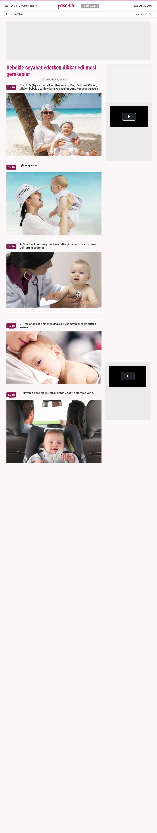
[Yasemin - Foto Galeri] (78, 5)
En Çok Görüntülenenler (23, 5)
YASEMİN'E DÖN (143, 5)
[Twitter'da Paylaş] (150, 14)
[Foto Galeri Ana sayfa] (6, 14)
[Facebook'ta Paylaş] (146, 14)
